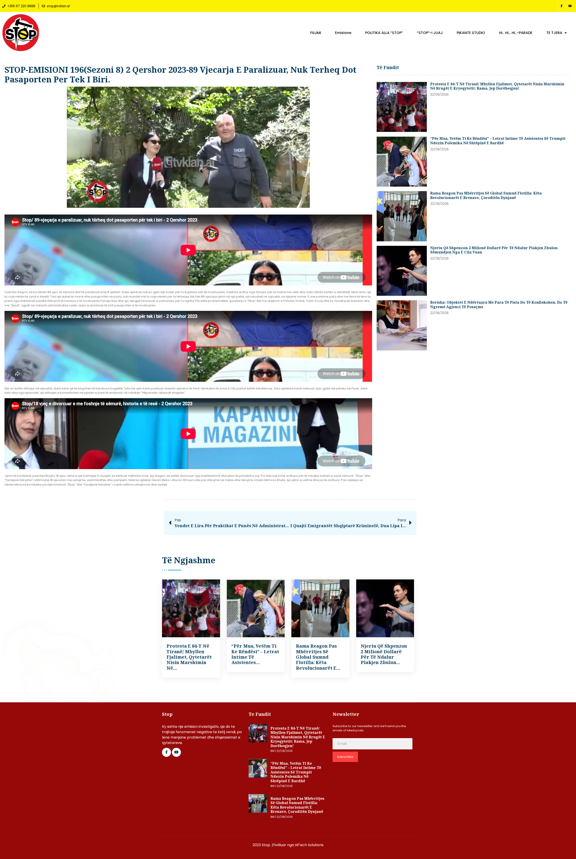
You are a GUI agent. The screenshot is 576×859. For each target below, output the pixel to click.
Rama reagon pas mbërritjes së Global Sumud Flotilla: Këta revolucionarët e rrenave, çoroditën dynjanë (486, 195)
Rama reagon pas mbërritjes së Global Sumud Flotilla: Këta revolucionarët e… (318, 657)
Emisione (343, 33)
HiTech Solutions (309, 845)
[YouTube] (570, 6)
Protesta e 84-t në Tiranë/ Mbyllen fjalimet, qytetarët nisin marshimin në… (189, 657)
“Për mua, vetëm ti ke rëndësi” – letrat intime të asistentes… (255, 654)
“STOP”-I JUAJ (430, 33)
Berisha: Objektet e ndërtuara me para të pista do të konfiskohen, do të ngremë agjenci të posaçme (498, 304)
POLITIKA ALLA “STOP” (384, 33)
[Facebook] (561, 5)
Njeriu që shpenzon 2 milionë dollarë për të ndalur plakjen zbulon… (384, 654)
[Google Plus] (176, 752)
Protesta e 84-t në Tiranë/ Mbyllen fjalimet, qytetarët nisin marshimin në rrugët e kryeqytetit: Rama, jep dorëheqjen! (497, 86)
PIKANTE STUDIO (471, 33)
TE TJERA (554, 33)
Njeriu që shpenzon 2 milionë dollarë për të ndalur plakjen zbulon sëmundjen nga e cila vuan (494, 250)
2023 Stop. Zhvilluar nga (273, 845)
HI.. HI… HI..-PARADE (515, 33)
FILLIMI (315, 33)
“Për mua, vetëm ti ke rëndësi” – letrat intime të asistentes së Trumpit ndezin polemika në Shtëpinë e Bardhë (497, 140)
